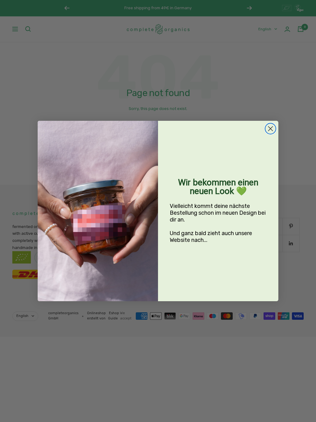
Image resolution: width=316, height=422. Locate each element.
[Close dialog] (270, 128)
